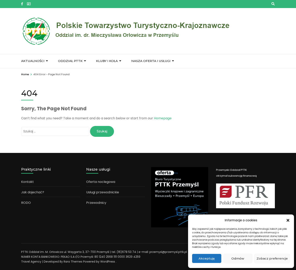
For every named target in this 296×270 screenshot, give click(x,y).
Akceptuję (207, 258)
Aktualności (33, 61)
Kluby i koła (107, 61)
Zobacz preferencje (272, 258)
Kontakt (27, 181)
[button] (288, 220)
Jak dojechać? (32, 192)
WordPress (107, 262)
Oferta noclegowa (100, 181)
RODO (26, 202)
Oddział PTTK (70, 61)
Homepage (163, 118)
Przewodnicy (96, 202)
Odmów (237, 258)
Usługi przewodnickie (102, 192)
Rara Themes (73, 262)
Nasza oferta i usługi (151, 61)
